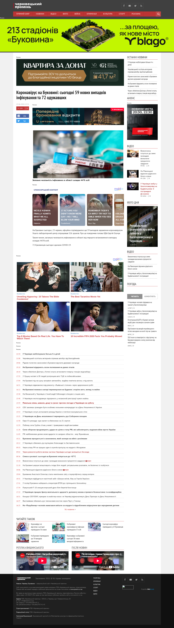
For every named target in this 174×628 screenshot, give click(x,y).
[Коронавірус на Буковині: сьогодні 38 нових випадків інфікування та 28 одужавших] (58, 538)
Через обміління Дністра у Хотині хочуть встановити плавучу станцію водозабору (142, 91)
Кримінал (92, 14)
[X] (135, 5)
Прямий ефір (22, 14)
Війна (77, 14)
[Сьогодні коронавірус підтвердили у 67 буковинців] (94, 527)
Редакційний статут (22, 612)
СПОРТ (95, 588)
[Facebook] (123, 5)
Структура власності (22, 609)
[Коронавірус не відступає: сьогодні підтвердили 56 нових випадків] (22, 527)
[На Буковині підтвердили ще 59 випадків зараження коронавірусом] (22, 538)
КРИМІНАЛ (97, 581)
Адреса (18, 599)
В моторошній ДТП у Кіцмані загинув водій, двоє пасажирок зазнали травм (141, 321)
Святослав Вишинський (24, 616)
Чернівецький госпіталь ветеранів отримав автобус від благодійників (140, 70)
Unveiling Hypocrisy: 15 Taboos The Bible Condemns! (38, 297)
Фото (65, 14)
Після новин (79, 547)
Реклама (136, 14)
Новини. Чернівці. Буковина (25, 584)
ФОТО (95, 594)
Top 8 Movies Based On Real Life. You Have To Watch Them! (40, 337)
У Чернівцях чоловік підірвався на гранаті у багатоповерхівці (140, 303)
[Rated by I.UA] (128, 589)
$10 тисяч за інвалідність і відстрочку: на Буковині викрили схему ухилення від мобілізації (142, 340)
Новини (40, 14)
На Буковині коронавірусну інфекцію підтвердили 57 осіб (75, 527)
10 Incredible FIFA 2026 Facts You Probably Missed (96, 336)
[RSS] (141, 5)
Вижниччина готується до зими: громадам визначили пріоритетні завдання (139, 259)
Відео (53, 14)
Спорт (122, 14)
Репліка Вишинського (30, 547)
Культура (107, 14)
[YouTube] (129, 5)
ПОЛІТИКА (96, 578)
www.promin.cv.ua (76, 589)
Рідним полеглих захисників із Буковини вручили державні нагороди (142, 77)
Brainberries (21, 294)
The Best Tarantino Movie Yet (85, 296)
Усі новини (69, 509)
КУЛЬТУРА (96, 585)
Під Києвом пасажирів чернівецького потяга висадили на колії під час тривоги (142, 329)
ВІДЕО (95, 591)
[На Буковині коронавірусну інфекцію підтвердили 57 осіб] (58, 527)
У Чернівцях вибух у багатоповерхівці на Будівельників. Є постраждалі (142, 274)
